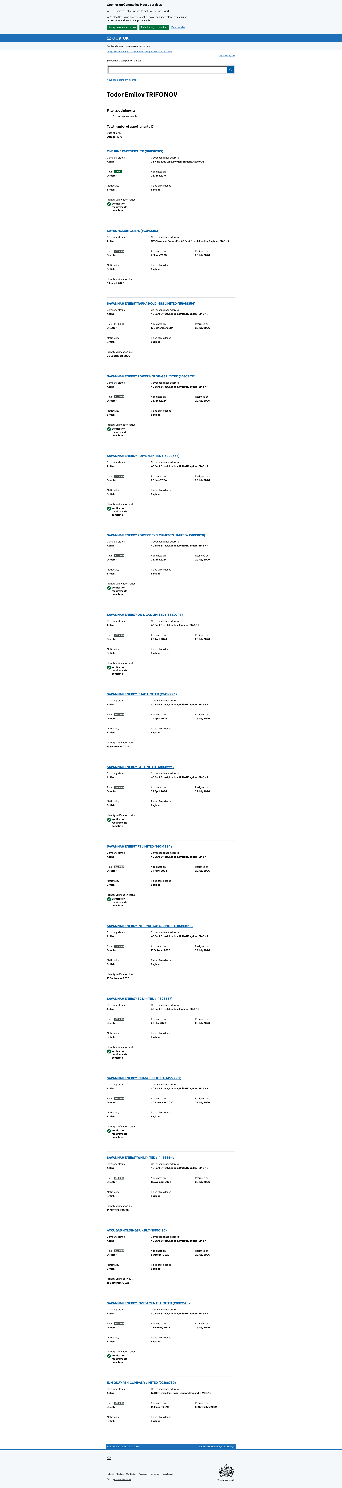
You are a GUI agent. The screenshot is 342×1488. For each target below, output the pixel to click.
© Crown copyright (226, 1480)
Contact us (131, 1474)
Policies (110, 1474)
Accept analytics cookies (122, 27)
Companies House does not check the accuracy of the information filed (139, 51)
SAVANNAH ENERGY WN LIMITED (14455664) (140, 1157)
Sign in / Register (227, 55)
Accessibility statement (149, 1474)
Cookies (120, 1474)
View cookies (178, 27)
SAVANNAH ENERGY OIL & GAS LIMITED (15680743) (145, 615)
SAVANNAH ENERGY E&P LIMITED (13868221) (140, 767)
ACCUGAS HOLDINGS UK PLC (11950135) (137, 1230)
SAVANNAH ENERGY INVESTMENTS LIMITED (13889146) (148, 1303)
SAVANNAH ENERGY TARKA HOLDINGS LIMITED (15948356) (151, 303)
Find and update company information (128, 46)
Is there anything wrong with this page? (217, 1446)
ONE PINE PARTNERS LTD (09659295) (135, 151)
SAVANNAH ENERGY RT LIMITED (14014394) (139, 846)
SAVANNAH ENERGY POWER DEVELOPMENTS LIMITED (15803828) (156, 535)
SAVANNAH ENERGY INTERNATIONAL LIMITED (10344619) (150, 926)
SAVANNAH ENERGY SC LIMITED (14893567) (140, 999)
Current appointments (125, 116)
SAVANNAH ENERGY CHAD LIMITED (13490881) (142, 694)
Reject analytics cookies (154, 27)
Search (230, 69)
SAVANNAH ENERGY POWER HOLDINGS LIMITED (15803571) (151, 376)
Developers (168, 1474)
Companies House (122, 1479)
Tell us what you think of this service (123, 1446)
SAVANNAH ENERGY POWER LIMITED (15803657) (143, 456)
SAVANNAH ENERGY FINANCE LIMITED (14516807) (144, 1078)
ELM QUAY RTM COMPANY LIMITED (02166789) (141, 1383)
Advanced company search (122, 79)
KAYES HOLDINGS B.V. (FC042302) (133, 231)
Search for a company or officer (124, 60)
